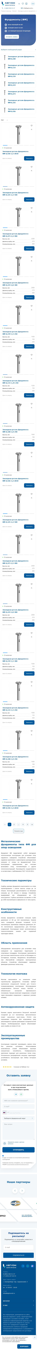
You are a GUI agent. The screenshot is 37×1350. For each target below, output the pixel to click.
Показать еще (18, 831)
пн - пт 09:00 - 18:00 (10, 1287)
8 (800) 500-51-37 (9, 8)
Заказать (29, 158)
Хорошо (24, 1346)
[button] (15, 1190)
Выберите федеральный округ (15, 1118)
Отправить (18, 1150)
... (18, 824)
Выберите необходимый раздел (11, 49)
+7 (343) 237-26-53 (9, 1276)
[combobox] (5, 1112)
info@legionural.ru (28, 8)
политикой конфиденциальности (18, 1164)
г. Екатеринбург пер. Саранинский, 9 (15, 1281)
